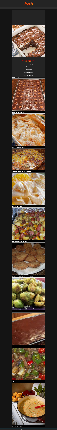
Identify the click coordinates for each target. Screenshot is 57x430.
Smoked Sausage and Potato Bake (20, 241)
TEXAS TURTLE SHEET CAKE (18, 112)
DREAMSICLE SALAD (17, 206)
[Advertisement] (28, 18)
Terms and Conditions (15, 429)
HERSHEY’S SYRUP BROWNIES (19, 346)
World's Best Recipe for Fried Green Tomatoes (22, 276)
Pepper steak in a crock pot (18, 381)
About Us (23, 429)
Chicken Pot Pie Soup (17, 426)
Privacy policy (19, 429)
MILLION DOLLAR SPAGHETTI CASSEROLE (22, 171)
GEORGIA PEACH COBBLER (18, 147)
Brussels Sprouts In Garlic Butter (19, 311)
